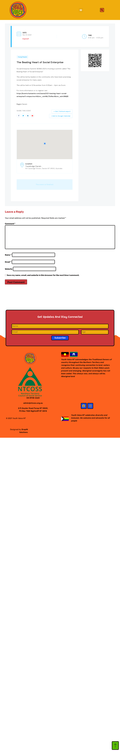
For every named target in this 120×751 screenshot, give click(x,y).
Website (8, 269)
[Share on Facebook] (19, 116)
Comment (10, 224)
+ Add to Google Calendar (61, 116)
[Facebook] (84, 406)
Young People (22, 57)
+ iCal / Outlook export (62, 111)
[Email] (32, 116)
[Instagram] (90, 406)
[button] (81, 10)
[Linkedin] (28, 116)
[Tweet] (23, 116)
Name (8, 255)
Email (8, 262)
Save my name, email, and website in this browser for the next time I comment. (43, 275)
